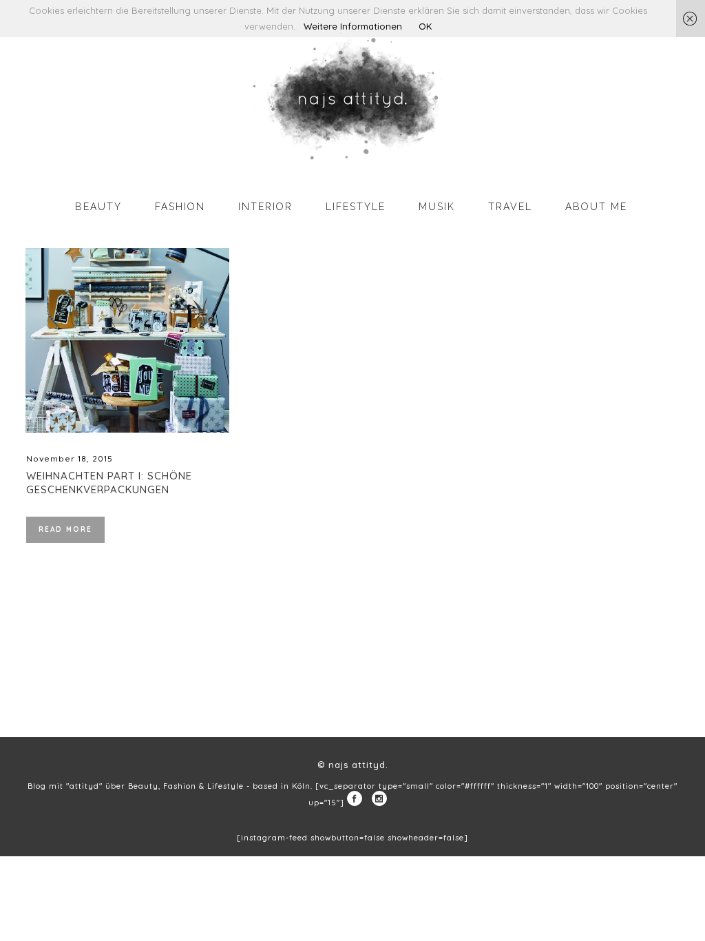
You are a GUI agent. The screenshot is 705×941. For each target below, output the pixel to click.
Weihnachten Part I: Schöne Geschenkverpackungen (109, 482)
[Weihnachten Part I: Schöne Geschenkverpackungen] (127, 340)
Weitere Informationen (353, 26)
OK (425, 26)
